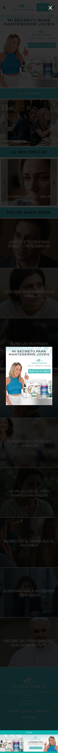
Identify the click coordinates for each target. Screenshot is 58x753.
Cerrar (29, 732)
